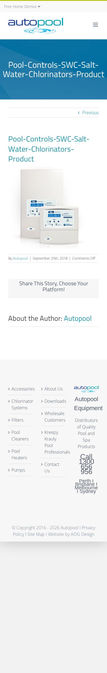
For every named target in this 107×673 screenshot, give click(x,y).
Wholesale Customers (53, 416)
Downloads (53, 401)
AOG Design (82, 534)
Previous (90, 113)
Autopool (20, 258)
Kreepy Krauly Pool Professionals (53, 442)
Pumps (18, 470)
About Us (53, 389)
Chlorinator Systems (22, 404)
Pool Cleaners (20, 435)
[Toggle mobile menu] (96, 25)
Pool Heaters (19, 454)
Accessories (23, 389)
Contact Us (51, 467)
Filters (17, 420)
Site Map (36, 534)
